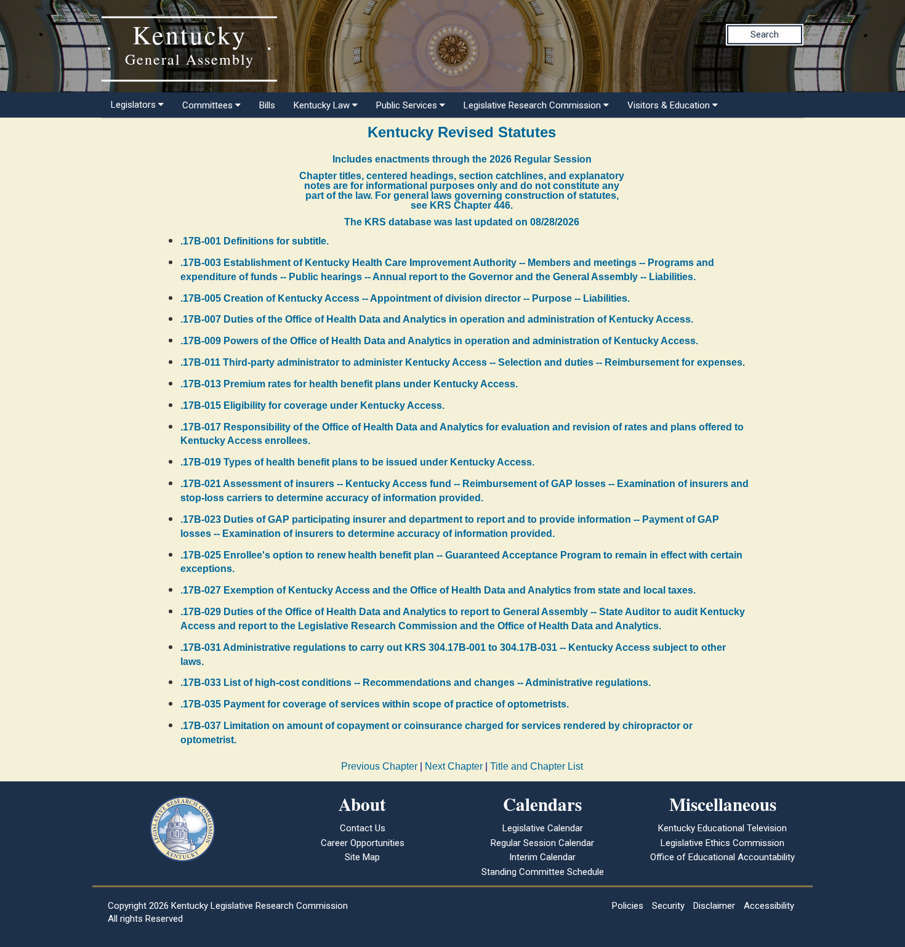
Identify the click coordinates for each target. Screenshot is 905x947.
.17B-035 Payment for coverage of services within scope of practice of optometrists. (374, 704)
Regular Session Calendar (542, 842)
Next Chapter (454, 766)
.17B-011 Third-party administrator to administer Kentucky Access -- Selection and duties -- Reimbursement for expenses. (462, 362)
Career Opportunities (362, 842)
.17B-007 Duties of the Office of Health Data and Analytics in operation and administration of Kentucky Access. (436, 319)
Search (764, 34)
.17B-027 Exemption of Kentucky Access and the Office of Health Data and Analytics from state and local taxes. (438, 590)
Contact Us (362, 828)
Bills (267, 105)
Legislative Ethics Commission (722, 842)
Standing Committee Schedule (542, 871)
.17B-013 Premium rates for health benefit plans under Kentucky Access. (349, 384)
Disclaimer (714, 905)
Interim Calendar (542, 857)
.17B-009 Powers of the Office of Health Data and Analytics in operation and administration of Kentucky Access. (439, 341)
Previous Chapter (379, 766)
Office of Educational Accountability (722, 857)
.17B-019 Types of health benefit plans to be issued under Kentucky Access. (357, 462)
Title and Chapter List (536, 766)
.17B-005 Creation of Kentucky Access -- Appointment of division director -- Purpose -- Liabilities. (405, 298)
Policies (627, 905)
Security (668, 905)
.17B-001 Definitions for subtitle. (254, 241)
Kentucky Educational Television (722, 828)
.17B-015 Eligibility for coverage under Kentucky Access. (312, 405)
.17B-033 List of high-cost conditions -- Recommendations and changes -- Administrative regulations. (415, 682)
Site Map (362, 857)
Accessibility (769, 905)
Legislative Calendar (542, 828)
